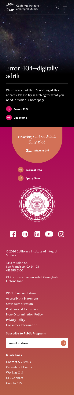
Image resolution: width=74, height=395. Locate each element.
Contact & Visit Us (18, 362)
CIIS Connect (14, 378)
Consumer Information (21, 325)
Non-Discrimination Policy (24, 314)
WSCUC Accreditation (21, 293)
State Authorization (19, 304)
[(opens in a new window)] (12, 234)
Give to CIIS (14, 383)
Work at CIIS (14, 372)
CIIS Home (20, 117)
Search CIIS (21, 109)
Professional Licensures (22, 309)
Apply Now (32, 178)
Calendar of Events (19, 367)
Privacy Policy (15, 320)
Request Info (33, 170)
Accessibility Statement (22, 298)
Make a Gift (41, 150)
